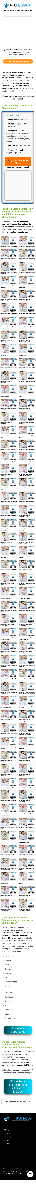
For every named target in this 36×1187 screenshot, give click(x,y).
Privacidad (8, 1143)
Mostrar (26, 1101)
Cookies (6, 1140)
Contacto (7, 1133)
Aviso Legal (8, 1137)
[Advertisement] (18, 31)
